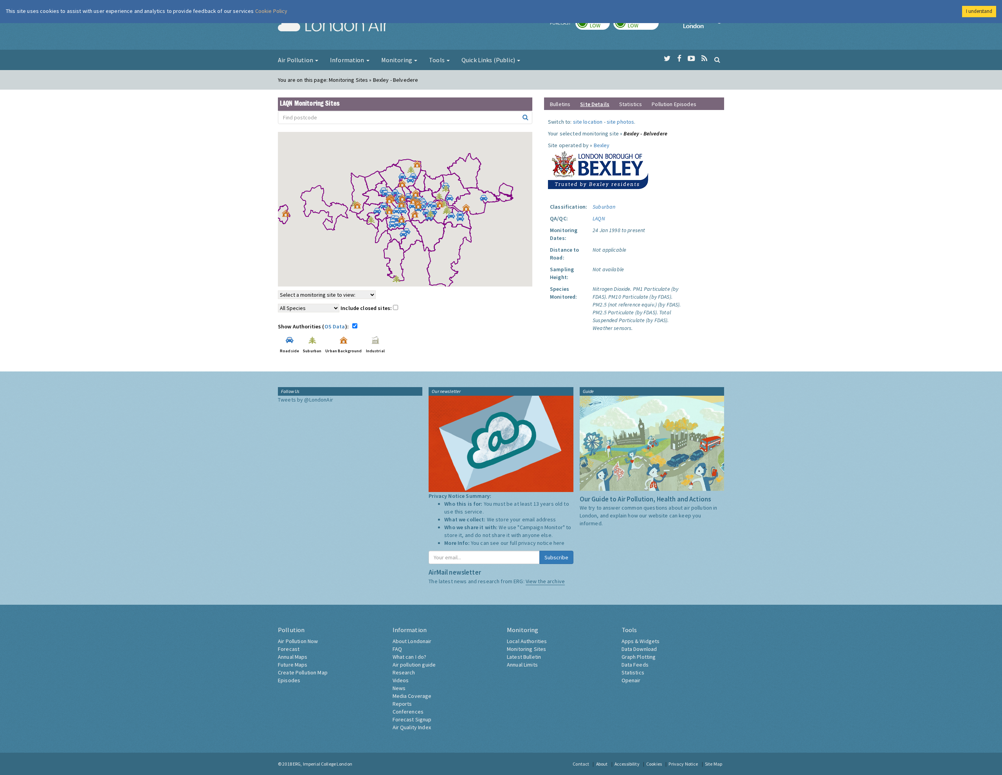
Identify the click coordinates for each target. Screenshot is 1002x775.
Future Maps (293, 664)
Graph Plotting (639, 656)
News (399, 688)
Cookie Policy (271, 10)
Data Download (639, 648)
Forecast (288, 648)
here (559, 542)
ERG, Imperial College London (322, 764)
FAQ (397, 648)
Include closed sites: (367, 308)
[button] (419, 166)
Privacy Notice (683, 764)
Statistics (630, 104)
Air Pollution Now (298, 641)
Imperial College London (703, 26)
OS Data (334, 326)
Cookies (654, 764)
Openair (631, 680)
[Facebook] (679, 58)
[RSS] (704, 58)
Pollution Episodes (674, 104)
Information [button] (348, 60)
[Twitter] (667, 58)
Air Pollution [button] (296, 60)
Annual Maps (293, 656)
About (602, 764)
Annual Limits (522, 664)
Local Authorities (527, 641)
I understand (979, 11)
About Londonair (412, 641)
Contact (581, 764)
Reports (402, 703)
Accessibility (627, 764)
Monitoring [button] (397, 60)
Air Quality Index (412, 727)
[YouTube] (691, 58)
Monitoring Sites (526, 648)
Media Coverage (412, 695)
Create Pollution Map (303, 672)
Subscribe (556, 557)
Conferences (408, 711)
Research (404, 672)
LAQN (599, 218)
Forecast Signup (412, 719)
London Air (333, 26)
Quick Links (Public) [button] (488, 60)
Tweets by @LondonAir (305, 399)
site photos (620, 121)
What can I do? (410, 656)
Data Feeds (635, 664)
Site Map (713, 764)
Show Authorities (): (314, 326)
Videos (401, 680)
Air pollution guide (414, 664)
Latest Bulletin (524, 656)
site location (588, 121)
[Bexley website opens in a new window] (598, 168)
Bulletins (560, 104)
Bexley (602, 145)
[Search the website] (717, 59)
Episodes (289, 680)
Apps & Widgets (641, 641)
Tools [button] (437, 60)
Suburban (604, 206)
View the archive (545, 581)
